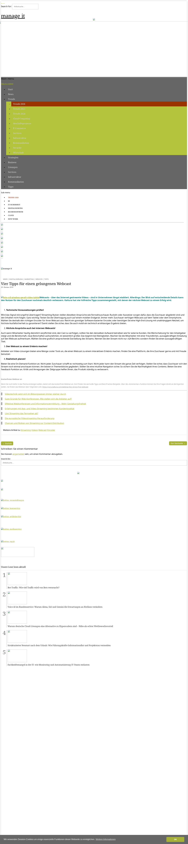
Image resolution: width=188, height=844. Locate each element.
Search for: (6, 6)
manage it (13, 15)
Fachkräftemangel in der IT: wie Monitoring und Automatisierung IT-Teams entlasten (49, 664)
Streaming (26, 430)
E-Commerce (19, 128)
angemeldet (18, 454)
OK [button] (175, 839)
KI (9, 201)
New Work (13, 219)
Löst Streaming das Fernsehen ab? (21, 413)
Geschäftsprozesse (22, 123)
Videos (34, 430)
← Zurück (7, 443)
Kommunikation (21, 142)
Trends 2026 (19, 104)
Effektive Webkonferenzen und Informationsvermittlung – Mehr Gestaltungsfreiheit (45, 403)
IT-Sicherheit (14, 204)
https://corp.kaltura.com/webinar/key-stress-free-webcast (65, 387)
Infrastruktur (19, 138)
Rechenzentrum (15, 212)
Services (17, 133)
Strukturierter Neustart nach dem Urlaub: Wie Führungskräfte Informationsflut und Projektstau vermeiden (59, 645)
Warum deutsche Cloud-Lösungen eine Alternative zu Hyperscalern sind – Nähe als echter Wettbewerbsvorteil (60, 626)
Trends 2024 (19, 113)
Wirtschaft (18, 152)
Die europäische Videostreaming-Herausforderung (29, 418)
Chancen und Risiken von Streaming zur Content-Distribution (34, 423)
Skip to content (7, 84)
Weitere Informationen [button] (106, 839)
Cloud (11, 215)
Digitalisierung (15, 208)
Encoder (51, 430)
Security (17, 147)
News (10, 94)
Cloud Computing (21, 118)
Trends (11, 99)
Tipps (10, 186)
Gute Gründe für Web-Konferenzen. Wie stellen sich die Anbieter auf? (38, 398)
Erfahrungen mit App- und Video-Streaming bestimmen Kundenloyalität (39, 408)
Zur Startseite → (178, 443)
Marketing (29, 279)
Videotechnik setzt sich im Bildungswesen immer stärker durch (35, 394)
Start (10, 89)
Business (12, 162)
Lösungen (13, 167)
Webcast (42, 430)
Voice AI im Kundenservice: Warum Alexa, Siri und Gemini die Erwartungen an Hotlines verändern (55, 607)
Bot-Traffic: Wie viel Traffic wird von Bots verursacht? (33, 587)
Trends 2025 (19, 108)
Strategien (13, 157)
